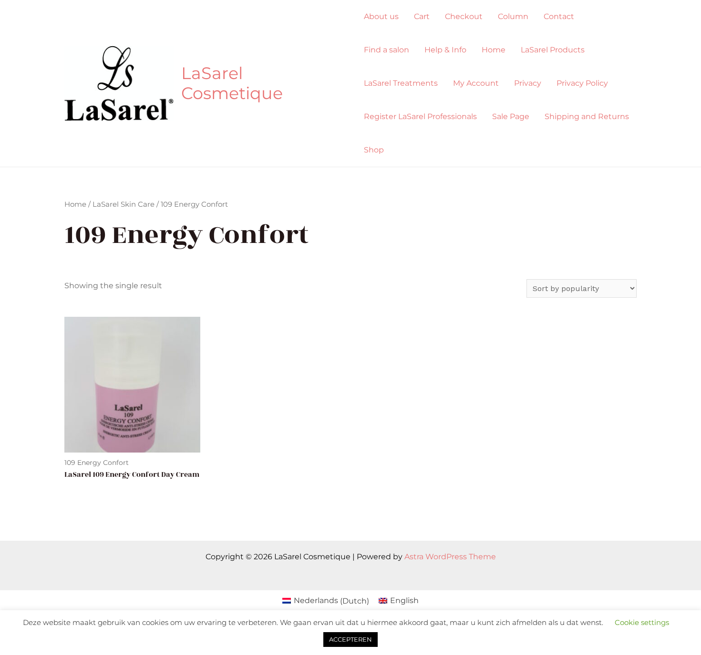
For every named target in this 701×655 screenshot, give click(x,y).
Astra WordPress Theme (450, 556)
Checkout (464, 16)
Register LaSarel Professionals (420, 116)
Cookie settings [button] (642, 622)
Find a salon (386, 49)
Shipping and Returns (587, 116)
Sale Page (510, 116)
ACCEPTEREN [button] (350, 639)
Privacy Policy (582, 83)
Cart (422, 16)
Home (493, 49)
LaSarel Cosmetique (232, 83)
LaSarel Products (553, 49)
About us (381, 16)
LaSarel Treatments (401, 83)
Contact (559, 16)
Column (513, 16)
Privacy (527, 83)
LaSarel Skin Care (124, 204)
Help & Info (445, 49)
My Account (476, 83)
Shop (374, 149)
